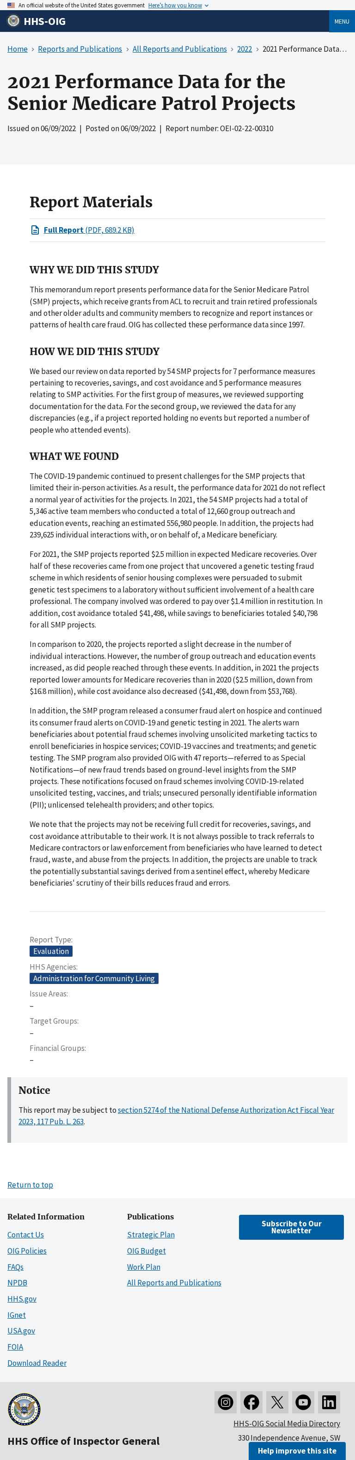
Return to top (30, 1185)
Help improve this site (297, 1451)
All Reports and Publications (174, 1283)
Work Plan (143, 1267)
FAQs (15, 1267)
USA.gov (21, 1331)
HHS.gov (22, 1299)
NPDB (17, 1283)
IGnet (16, 1315)
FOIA (15, 1347)
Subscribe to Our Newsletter (292, 1227)
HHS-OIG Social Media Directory (286, 1423)
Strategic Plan (151, 1235)
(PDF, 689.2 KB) (89, 230)
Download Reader (37, 1363)
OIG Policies (27, 1251)
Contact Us (25, 1235)
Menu (342, 21)
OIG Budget (146, 1251)
